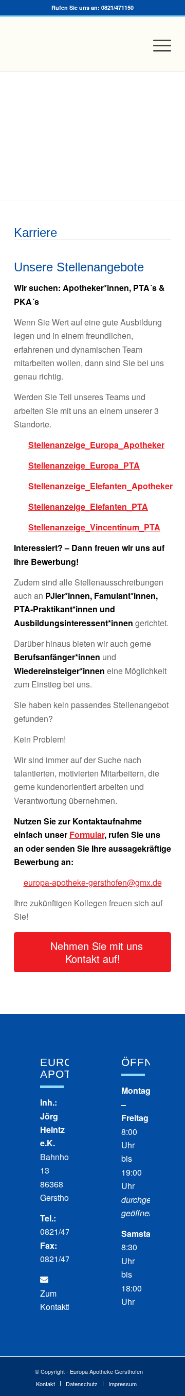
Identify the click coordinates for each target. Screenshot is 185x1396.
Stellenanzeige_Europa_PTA (84, 465)
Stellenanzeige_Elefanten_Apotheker (99, 486)
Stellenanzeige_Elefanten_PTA (88, 506)
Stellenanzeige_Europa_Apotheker (96, 445)
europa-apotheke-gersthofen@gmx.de (93, 882)
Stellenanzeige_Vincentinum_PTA (94, 527)
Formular (86, 834)
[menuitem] (157, 45)
